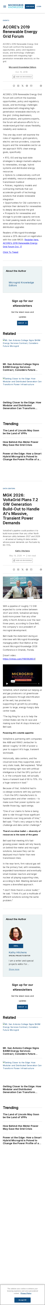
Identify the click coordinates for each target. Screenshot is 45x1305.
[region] (22, 1295)
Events (6, 20)
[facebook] (14, 86)
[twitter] (22, 86)
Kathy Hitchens (22, 551)
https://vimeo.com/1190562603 (19, 659)
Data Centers (9, 488)
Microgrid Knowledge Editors (22, 67)
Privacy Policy (26, 1293)
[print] (41, 86)
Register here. (31, 239)
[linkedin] (18, 86)
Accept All (22, 1300)
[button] (4, 6)
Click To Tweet (10, 252)
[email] (31, 86)
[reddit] (27, 86)
